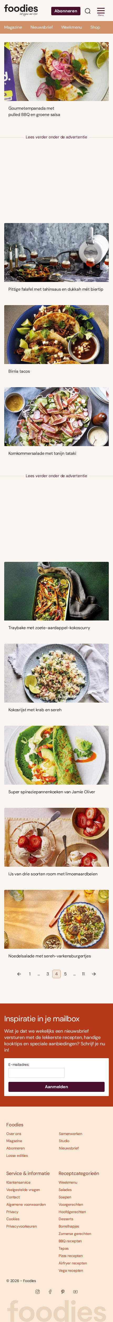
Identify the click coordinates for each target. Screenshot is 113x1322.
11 (83, 974)
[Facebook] (50, 1292)
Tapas (64, 1248)
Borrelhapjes (69, 1226)
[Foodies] (21, 10)
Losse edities (17, 1155)
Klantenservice (18, 1182)
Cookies (12, 1219)
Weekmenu (71, 27)
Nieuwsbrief (41, 27)
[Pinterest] (63, 1292)
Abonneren (65, 11)
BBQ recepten (70, 1241)
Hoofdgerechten (72, 1211)
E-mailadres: (18, 1064)
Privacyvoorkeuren (21, 1226)
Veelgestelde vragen (23, 1189)
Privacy (12, 1211)
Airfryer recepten (73, 1263)
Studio (64, 1140)
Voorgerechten (71, 1204)
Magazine (13, 27)
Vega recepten (71, 1270)
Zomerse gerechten (75, 1233)
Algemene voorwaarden (26, 1204)
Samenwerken (70, 1133)
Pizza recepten (71, 1255)
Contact (13, 1197)
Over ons (13, 1133)
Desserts (66, 1219)
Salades (65, 1189)
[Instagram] (37, 1292)
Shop (95, 27)
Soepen (65, 1197)
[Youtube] (75, 1292)
